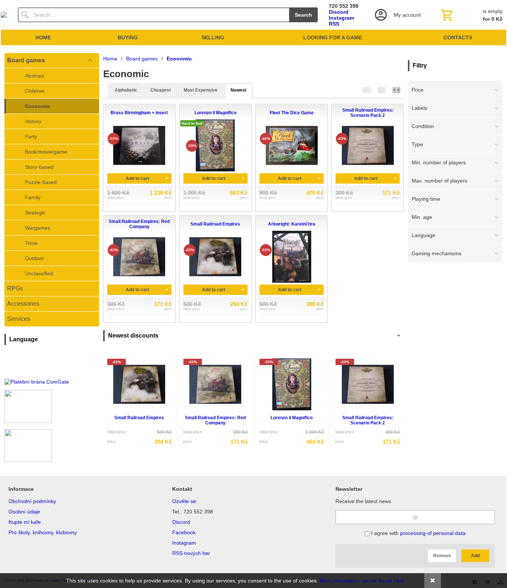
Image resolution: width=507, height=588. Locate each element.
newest (238, 90)
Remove (442, 555)
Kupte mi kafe (25, 522)
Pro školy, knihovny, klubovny (43, 532)
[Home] (4, 15)
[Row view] (366, 90)
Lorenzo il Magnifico (292, 417)
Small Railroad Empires (139, 417)
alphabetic (126, 90)
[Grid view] (381, 90)
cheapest (160, 90)
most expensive (200, 90)
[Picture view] (396, 90)
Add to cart (137, 178)
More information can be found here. (363, 581)
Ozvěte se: (184, 501)
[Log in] (397, 15)
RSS (334, 24)
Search (303, 15)
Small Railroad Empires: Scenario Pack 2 (367, 420)
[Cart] (471, 15)
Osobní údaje (24, 512)
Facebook (184, 532)
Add (475, 555)
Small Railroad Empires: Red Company (215, 420)
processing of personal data (432, 533)
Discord (339, 12)
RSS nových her (191, 553)
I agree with (417, 533)
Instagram (341, 18)
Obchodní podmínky (32, 501)
